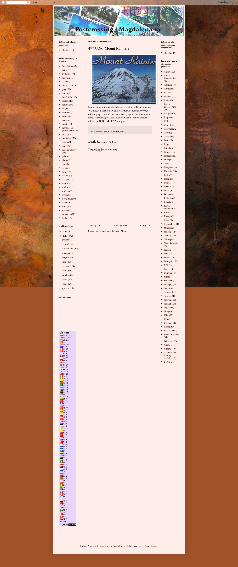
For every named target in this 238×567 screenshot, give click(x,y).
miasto (65, 123)
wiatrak (65, 183)
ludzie (65, 116)
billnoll (121, 545)
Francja (167, 159)
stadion (65, 175)
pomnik (65, 164)
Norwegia (168, 239)
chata (64, 81)
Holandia (168, 171)
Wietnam (168, 341)
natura (65, 142)
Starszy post (145, 225)
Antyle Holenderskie (170, 77)
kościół (65, 100)
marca (65, 279)
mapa (64, 120)
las (63, 108)
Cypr (166, 132)
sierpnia (66, 257)
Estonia (167, 148)
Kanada (167, 201)
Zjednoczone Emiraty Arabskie (170, 355)
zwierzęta (66, 214)
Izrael (166, 190)
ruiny (64, 171)
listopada (66, 243)
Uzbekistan (169, 326)
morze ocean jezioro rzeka (68, 129)
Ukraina (167, 322)
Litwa (166, 220)
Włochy (167, 348)
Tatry (64, 70)
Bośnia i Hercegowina (170, 105)
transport (66, 179)
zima (122, 131)
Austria (167, 88)
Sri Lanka (168, 288)
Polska (167, 257)
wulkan (116, 131)
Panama (167, 249)
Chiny (167, 124)
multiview (66, 138)
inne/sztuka (67, 97)
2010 (65, 235)
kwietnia (66, 274)
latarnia (65, 112)
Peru (166, 253)
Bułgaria (168, 117)
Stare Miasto (68, 66)
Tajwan (167, 307)
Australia (168, 84)
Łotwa (167, 361)
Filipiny (167, 151)
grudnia (65, 239)
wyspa (65, 194)
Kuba (166, 212)
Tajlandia (168, 303)
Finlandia (168, 155)
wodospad (66, 187)
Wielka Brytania (171, 334)
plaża (64, 160)
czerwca (66, 266)
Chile (166, 120)
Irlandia (167, 186)
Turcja (167, 311)
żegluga (65, 217)
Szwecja (167, 295)
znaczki (65, 210)
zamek (65, 202)
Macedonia (169, 227)
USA (110, 131)
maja (64, 270)
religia (65, 167)
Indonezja (168, 178)
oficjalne (168, 52)
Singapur (168, 284)
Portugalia (168, 261)
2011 (65, 231)
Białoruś (168, 100)
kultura (65, 104)
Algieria (167, 71)
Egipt (166, 144)
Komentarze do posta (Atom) (113, 230)
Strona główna (120, 225)
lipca (64, 261)
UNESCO (66, 73)
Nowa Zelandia (171, 243)
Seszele (167, 280)
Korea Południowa (169, 207)
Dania (166, 140)
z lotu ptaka (67, 198)
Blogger (153, 545)
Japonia (167, 194)
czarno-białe (67, 85)
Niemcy (167, 235)
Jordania (168, 198)
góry (105, 131)
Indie (166, 175)
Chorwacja (169, 128)
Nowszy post (95, 225)
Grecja (167, 163)
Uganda (167, 319)
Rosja (166, 269)
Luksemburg (170, 223)
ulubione (66, 50)
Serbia (167, 276)
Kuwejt (167, 216)
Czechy (167, 136)
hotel (64, 93)
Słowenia (168, 299)
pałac (64, 156)
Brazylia (168, 113)
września (66, 252)
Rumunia (168, 272)
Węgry (167, 344)
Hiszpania (168, 167)
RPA (166, 265)
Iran (166, 182)
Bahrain (167, 92)
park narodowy (69, 149)
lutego (65, 283)
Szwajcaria (169, 292)
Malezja (167, 231)
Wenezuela (169, 330)
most (64, 134)
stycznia (66, 288)
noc (63, 145)
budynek (66, 77)
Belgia (167, 96)
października (68, 248)
